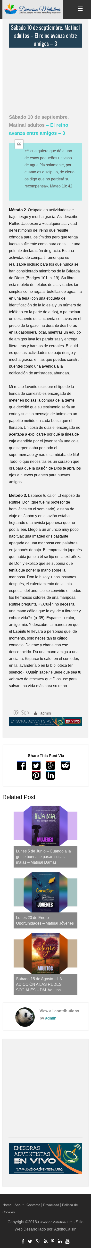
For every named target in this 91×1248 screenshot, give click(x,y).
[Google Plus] (38, 1242)
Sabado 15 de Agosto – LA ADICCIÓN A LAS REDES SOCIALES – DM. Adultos (39, 984)
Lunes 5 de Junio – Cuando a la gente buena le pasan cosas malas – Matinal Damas (43, 856)
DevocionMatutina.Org (55, 1222)
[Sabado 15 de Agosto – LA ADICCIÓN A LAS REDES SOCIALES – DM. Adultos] (45, 953)
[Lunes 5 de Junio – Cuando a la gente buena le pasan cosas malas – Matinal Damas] (45, 826)
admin (51, 1018)
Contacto (33, 1205)
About (19, 1205)
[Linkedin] (60, 1242)
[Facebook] (23, 1242)
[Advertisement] (46, 78)
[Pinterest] (52, 1242)
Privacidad (51, 1205)
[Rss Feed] (46, 1242)
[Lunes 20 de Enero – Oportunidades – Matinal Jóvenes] (45, 892)
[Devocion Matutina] (33, 8)
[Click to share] (50, 768)
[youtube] (67, 1242)
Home (7, 1205)
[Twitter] (30, 1242)
